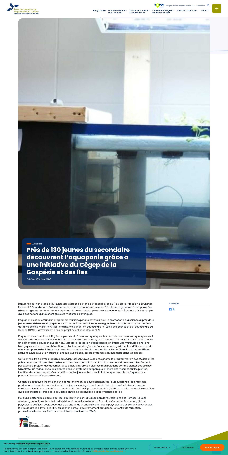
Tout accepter (212, 447)
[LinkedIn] (174, 309)
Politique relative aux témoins (107, 451)
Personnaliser (162, 447)
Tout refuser (187, 447)
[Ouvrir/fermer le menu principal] (216, 8)
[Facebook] (170, 309)
